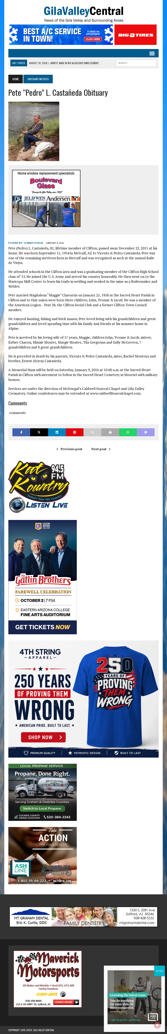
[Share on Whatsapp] (128, 432)
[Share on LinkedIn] (57, 432)
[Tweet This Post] (39, 432)
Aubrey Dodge (33, 242)
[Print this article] (110, 432)
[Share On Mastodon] (146, 432)
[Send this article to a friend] (92, 432)
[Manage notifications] (157, 1025)
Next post (99, 449)
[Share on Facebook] (21, 432)
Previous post (71, 449)
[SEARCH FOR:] (136, 62)
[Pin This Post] (75, 432)
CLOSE (159, 970)
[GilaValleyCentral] (83, 14)
